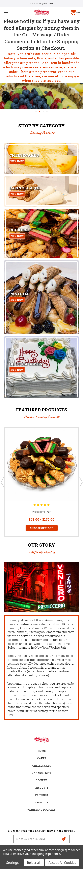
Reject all (33, 862)
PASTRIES (41, 795)
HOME (42, 750)
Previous (3, 99)
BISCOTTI (41, 787)
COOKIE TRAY (41, 512)
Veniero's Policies (41, 809)
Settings (12, 862)
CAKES (41, 758)
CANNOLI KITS (42, 772)
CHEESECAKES (41, 765)
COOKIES (41, 780)
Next (80, 99)
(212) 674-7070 (45, 3)
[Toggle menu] (11, 12)
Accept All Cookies (62, 862)
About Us (41, 802)
